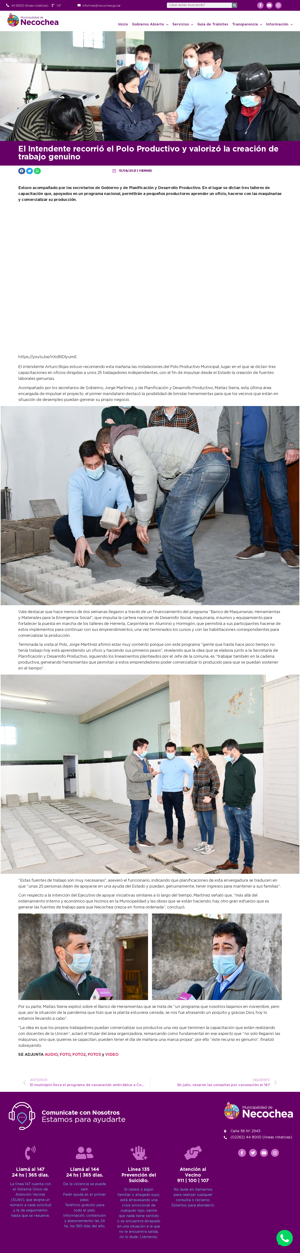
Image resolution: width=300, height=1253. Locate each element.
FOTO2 (79, 1054)
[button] (21, 171)
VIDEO (112, 1054)
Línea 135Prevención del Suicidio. (138, 1175)
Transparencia (245, 24)
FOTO (65, 1054)
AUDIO (51, 1054)
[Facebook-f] (260, 5)
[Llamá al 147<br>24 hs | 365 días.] (30, 1153)
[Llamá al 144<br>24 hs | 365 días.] (85, 1153)
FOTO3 (95, 1054)
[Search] (234, 5)
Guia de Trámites (212, 24)
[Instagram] (278, 5)
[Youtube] (269, 5)
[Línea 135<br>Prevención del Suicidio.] (139, 1153)
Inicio (123, 24)
